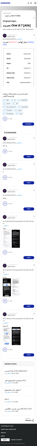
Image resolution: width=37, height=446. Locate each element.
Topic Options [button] (31, 17)
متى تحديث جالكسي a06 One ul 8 (17, 409)
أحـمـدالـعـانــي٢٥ (11, 107)
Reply (29, 156)
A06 (7, 100)
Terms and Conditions (8, 429)
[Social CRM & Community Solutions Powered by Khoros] (30, 420)
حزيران (20, 110)
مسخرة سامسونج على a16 (15, 380)
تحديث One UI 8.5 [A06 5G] (15, 371)
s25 (17, 103)
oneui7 (8, 103)
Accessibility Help (7, 426)
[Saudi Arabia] (5, 3)
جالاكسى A (19, 39)
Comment (28, 124)
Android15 (24, 100)
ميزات (20, 113)
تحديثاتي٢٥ (9, 110)
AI (15, 100)
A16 (6, 399)
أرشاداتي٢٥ (24, 107)
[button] (31, 35)
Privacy (3, 433)
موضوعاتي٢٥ (9, 113)
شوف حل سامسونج (12, 390)
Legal (3, 436)
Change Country (16, 440)
